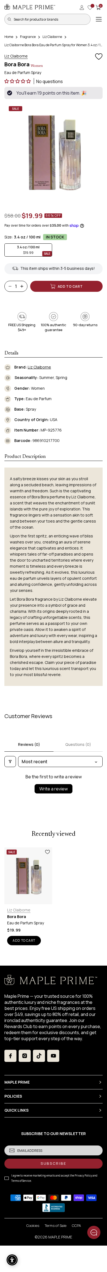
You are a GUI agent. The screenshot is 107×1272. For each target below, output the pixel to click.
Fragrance (28, 36)
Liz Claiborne (52, 36)
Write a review (53, 789)
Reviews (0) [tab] (29, 744)
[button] (18, 81)
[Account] (81, 7)
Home (8, 36)
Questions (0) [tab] (78, 744)
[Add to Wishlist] (99, 57)
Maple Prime (60, 1237)
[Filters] (10, 761)
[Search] (9, 19)
